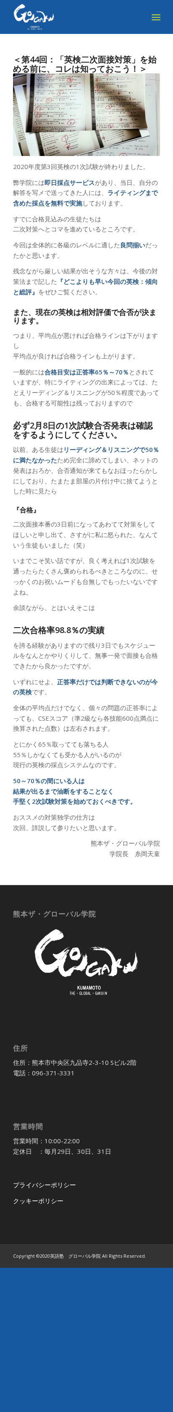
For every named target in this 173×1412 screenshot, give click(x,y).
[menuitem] (155, 17)
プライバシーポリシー (44, 1185)
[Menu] (155, 17)
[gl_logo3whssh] (72, 17)
